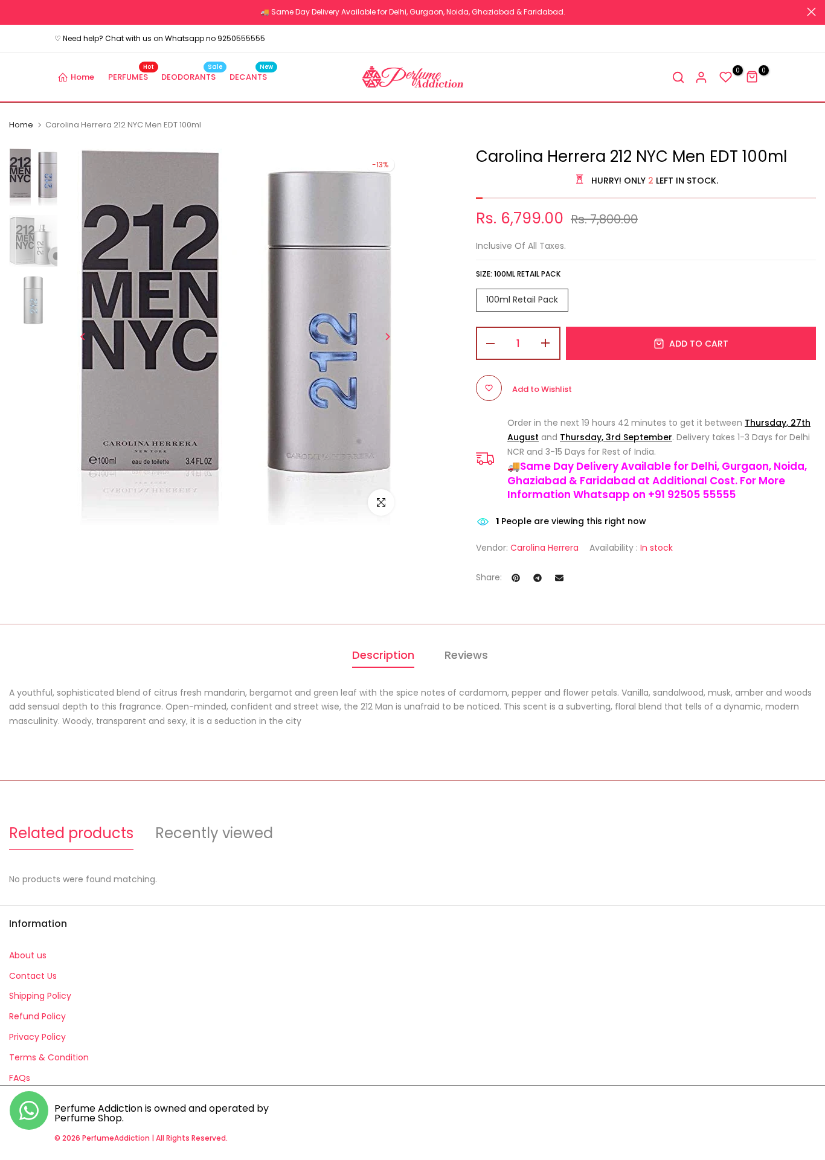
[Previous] (83, 336)
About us (28, 955)
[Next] (386, 336)
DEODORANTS (191, 76)
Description (383, 654)
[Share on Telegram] (537, 578)
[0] (726, 77)
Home (82, 77)
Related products (71, 833)
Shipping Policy (40, 996)
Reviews (466, 654)
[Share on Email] (559, 578)
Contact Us (33, 976)
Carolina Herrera (544, 548)
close (13, 11)
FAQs (19, 1078)
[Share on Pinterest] (516, 578)
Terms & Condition (49, 1057)
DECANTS (252, 76)
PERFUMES (131, 76)
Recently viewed (214, 833)
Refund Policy (37, 1016)
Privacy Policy (37, 1037)
